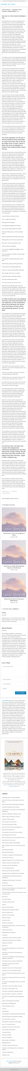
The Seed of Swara (6, 899)
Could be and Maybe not (7, 1052)
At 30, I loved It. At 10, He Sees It (9, 821)
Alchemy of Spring (6, 917)
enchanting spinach (9, 498)
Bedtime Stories (6, 493)
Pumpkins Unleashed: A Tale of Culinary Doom (13, 860)
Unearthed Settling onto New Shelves (10, 807)
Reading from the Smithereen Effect (10, 909)
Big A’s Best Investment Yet (8, 829)
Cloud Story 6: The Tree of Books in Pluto (14, 534)
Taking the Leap (5, 1055)
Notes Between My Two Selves (9, 835)
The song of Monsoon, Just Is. (9, 1019)
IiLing (4, 612)
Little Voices (4, 945)
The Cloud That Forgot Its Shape (9, 824)
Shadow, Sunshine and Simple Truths (10, 862)
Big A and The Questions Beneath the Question (13, 804)
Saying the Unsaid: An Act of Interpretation (12, 968)
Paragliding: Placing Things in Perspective (11, 880)
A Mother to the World (7, 943)
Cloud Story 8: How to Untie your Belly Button (14, 599)
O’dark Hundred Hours (7, 929)
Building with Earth (6, 1042)
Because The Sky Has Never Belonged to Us (12, 827)
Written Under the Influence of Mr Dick (11, 816)
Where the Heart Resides (8, 907)
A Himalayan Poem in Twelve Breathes (11, 797)
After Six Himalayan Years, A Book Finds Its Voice (13, 837)
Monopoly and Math (6, 1035)
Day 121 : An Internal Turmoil (8, 1024)
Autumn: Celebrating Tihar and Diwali (10, 1000)
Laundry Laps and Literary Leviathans (10, 870)
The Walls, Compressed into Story (10, 1045)
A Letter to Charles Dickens (8, 819)
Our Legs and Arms (6, 1032)
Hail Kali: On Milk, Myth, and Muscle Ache (11, 814)
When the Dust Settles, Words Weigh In (11, 842)
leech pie (16, 498)
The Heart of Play (6, 920)
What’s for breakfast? (7, 1037)
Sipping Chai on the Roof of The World (11, 1027)
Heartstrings (5, 883)
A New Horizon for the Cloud (8, 840)
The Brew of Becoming (7, 885)
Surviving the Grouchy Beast (8, 1029)
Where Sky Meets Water (7, 849)
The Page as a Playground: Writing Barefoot (12, 855)
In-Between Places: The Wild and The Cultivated (13, 873)
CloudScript (4, 935)
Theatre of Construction (7, 923)
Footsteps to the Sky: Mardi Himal (9, 865)
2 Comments (14, 491)
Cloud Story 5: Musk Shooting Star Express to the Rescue (14, 567)
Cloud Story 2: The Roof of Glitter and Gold (12, 986)
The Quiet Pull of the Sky (7, 857)
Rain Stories (5, 896)
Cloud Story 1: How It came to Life (9, 988)
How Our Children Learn (7, 912)
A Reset (3, 904)
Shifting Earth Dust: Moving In (9, 932)
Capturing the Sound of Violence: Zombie (11, 937)
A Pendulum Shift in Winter (8, 902)
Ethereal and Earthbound (8, 852)
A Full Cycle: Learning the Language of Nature (12, 991)
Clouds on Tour (8, 4)
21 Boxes (4, 1008)
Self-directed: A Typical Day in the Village (11, 1021)
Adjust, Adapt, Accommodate (8, 1040)
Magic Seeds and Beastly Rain (9, 1003)
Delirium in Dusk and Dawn (8, 915)
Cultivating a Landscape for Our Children (11, 940)
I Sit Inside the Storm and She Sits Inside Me (12, 832)
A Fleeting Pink (5, 1011)
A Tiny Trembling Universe (8, 868)
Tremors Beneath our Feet (8, 1006)
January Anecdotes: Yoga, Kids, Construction (12, 993)
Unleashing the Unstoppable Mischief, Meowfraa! (13, 1014)
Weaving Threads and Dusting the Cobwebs (12, 1016)
